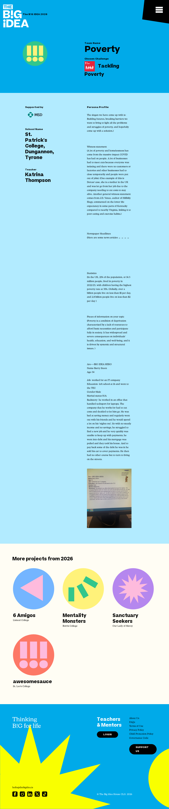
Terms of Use (136, 726)
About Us (134, 718)
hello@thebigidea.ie (22, 788)
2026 (67, 559)
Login (107, 734)
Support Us (142, 749)
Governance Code (138, 738)
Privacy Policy (136, 730)
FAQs (132, 722)
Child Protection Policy (141, 734)
